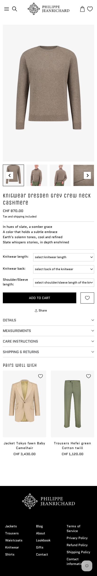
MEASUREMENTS (17, 330)
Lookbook (43, 540)
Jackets (11, 526)
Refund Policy (77, 545)
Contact (42, 554)
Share (43, 310)
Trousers (12, 533)
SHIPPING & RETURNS (21, 352)
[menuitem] (13, 175)
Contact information (75, 561)
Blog (39, 526)
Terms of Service (73, 528)
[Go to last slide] (9, 175)
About (40, 533)
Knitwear (12, 547)
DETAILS (9, 320)
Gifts (40, 547)
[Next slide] (87, 175)
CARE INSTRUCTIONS (20, 341)
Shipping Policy (78, 552)
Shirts (10, 554)
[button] (14, 8)
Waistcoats (14, 540)
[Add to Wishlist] (87, 298)
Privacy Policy (77, 538)
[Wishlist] (90, 9)
